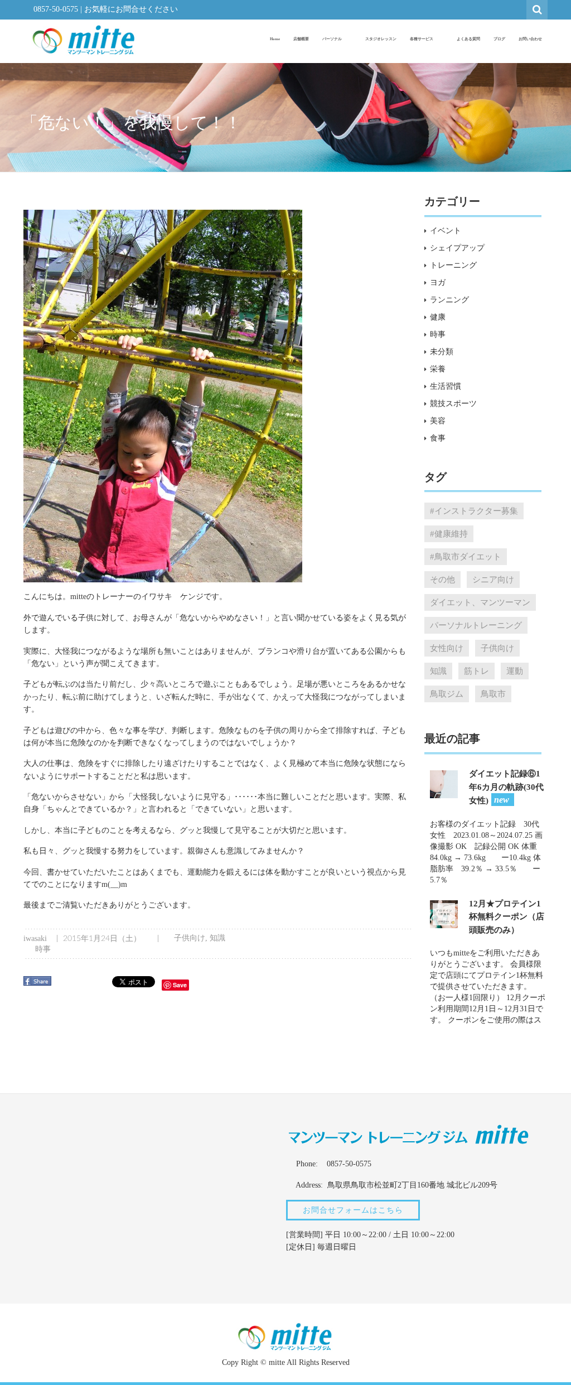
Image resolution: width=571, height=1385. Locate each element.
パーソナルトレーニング (476, 625)
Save (180, 985)
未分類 (441, 352)
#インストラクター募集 (474, 510)
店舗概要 (301, 39)
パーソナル (332, 39)
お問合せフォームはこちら (353, 1210)
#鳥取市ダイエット (465, 556)
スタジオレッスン (380, 39)
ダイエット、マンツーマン (480, 602)
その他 (442, 579)
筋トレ (476, 670)
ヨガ (438, 282)
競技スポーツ (453, 403)
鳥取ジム (446, 693)
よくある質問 (468, 39)
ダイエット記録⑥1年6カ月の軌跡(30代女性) (506, 787)
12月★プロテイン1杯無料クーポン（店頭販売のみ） (506, 916)
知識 (217, 938)
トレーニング (453, 265)
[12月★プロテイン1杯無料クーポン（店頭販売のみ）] (444, 913)
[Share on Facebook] (38, 985)
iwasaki (35, 938)
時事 (43, 949)
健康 (438, 317)
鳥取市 (493, 693)
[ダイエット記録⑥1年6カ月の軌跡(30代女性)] (444, 783)
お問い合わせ (530, 39)
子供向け (189, 938)
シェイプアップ (457, 248)
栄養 (438, 369)
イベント (445, 230)
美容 (438, 421)
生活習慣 (445, 386)
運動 (514, 670)
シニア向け (493, 579)
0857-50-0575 (55, 9)
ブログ (499, 39)
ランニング (449, 300)
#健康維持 (449, 533)
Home (275, 39)
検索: (537, 8)
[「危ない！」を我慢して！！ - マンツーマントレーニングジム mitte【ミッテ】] (84, 39)
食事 (438, 438)
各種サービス (422, 39)
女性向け (446, 648)
